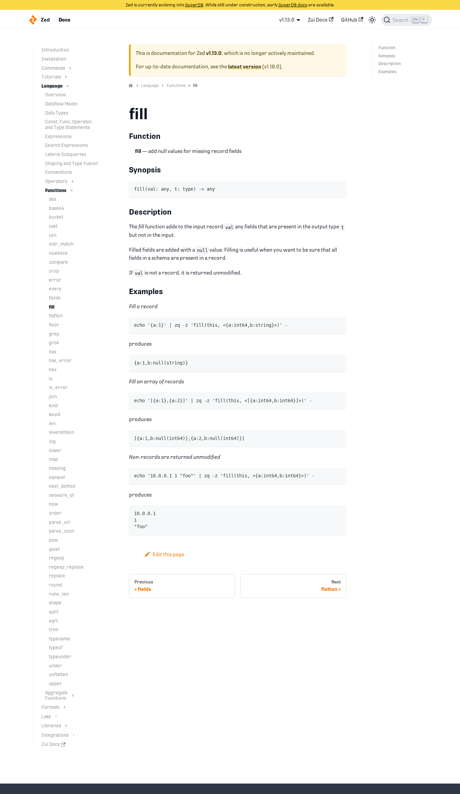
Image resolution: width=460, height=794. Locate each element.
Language (52, 86)
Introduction (55, 50)
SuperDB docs (292, 4)
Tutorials (51, 77)
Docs (64, 20)
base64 (57, 208)
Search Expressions (66, 145)
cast (53, 226)
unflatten (58, 674)
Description (390, 63)
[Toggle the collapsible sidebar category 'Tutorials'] (66, 77)
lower (55, 450)
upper (55, 683)
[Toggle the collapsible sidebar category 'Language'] (67, 86)
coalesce (58, 253)
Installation (53, 59)
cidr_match (61, 244)
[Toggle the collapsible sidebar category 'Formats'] (64, 707)
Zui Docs (317, 20)
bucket (56, 217)
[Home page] (131, 86)
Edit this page (168, 554)
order (55, 513)
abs (52, 199)
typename (59, 638)
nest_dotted (62, 486)
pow (53, 540)
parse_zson (61, 531)
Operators (56, 181)
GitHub (349, 20)
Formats (50, 707)
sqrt (53, 621)
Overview (55, 94)
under (55, 665)
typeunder (60, 656)
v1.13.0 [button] (287, 20)
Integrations (55, 735)
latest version (244, 67)
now (53, 504)
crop (54, 271)
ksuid (54, 414)
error (55, 280)
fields (55, 297)
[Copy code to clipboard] (338, 188)
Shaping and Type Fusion (71, 163)
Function (387, 47)
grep (54, 334)
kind (53, 405)
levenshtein (61, 432)
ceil (53, 235)
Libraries (51, 725)
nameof (57, 477)
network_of (61, 495)
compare (58, 262)
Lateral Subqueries (65, 154)
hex (53, 369)
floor (54, 324)
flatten (56, 315)
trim (53, 629)
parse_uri (59, 522)
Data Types (56, 113)
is (51, 378)
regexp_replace (66, 567)
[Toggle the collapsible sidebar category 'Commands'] (70, 68)
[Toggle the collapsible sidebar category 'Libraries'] (66, 726)
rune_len (59, 594)
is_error (58, 387)
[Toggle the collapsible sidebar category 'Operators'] (72, 181)
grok (54, 342)
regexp (56, 558)
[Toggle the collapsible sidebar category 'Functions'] (71, 190)
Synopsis (387, 56)
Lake (46, 716)
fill (52, 307)
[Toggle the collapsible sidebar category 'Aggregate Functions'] (73, 695)
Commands (53, 68)
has (52, 351)
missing (57, 468)
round (55, 584)
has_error (60, 360)
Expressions (58, 136)
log (52, 441)
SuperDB (194, 4)
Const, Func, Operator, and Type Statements (68, 124)
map (53, 459)
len (52, 423)
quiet (54, 549)
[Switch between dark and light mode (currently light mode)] (372, 20)
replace (57, 575)
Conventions (58, 172)
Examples (387, 71)
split (53, 611)
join (53, 396)
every (55, 288)
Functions (55, 190)
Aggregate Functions (56, 695)
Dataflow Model (61, 103)
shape (55, 602)
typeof (56, 647)
